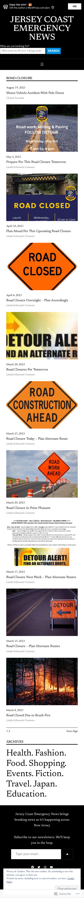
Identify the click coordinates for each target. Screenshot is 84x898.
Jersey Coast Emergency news (42, 29)
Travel (18, 784)
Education (25, 794)
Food (15, 763)
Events (19, 774)
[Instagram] (45, 867)
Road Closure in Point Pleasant (28, 508)
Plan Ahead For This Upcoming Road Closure (38, 231)
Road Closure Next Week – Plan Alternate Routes (41, 577)
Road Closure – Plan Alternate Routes (33, 646)
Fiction (48, 774)
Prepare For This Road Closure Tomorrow (36, 162)
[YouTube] (51, 867)
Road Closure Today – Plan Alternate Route (37, 439)
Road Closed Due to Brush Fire (28, 715)
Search (53, 50)
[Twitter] (38, 867)
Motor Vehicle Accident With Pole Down (35, 93)
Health (18, 753)
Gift (75, 6)
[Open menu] (42, 64)
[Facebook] (32, 867)
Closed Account (15, 98)
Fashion (49, 753)
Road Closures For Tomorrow (27, 369)
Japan (44, 784)
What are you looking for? (14, 46)
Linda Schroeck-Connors (20, 167)
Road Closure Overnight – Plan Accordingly (37, 300)
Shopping (46, 763)
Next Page (72, 731)
